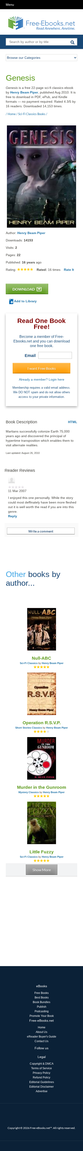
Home (41, 1027)
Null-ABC (41, 658)
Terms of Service (41, 1068)
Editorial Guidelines (41, 1082)
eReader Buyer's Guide (41, 1036)
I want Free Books (41, 368)
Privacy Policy (41, 1073)
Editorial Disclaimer (41, 1086)
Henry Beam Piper (24, 92)
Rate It (69, 269)
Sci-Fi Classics (29, 663)
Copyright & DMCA (41, 1063)
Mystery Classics (28, 792)
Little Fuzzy (42, 851)
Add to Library (25, 301)
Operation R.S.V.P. (42, 722)
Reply (12, 516)
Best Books (42, 997)
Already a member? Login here (41, 379)
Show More (42, 870)
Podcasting (42, 1011)
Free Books (41, 993)
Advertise (41, 1091)
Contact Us (41, 1041)
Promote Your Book (42, 1016)
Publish (41, 1006)
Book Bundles (41, 1002)
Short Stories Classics (28, 727)
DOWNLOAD (24, 289)
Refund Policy (41, 1077)
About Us (41, 1032)
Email (30, 355)
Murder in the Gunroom (41, 787)
